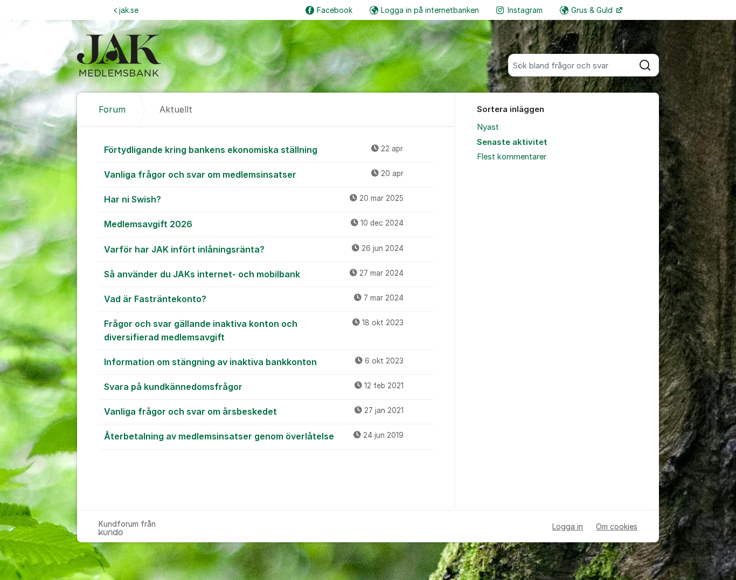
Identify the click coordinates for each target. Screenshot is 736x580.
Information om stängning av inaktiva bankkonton (254, 362)
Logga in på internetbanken (430, 10)
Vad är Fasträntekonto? (254, 299)
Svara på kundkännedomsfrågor (254, 386)
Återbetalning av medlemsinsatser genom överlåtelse (254, 436)
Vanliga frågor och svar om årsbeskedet (254, 411)
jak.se (128, 10)
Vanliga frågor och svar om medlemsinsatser (254, 174)
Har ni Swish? (254, 199)
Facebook (334, 10)
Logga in (567, 526)
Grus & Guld (593, 10)
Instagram (525, 10)
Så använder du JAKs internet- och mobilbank (254, 274)
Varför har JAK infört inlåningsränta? (254, 249)
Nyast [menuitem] (488, 127)
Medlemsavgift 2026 (254, 224)
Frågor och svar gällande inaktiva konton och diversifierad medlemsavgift (254, 330)
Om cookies (616, 526)
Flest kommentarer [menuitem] (511, 157)
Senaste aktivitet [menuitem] (512, 142)
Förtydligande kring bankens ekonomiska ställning (253, 149)
